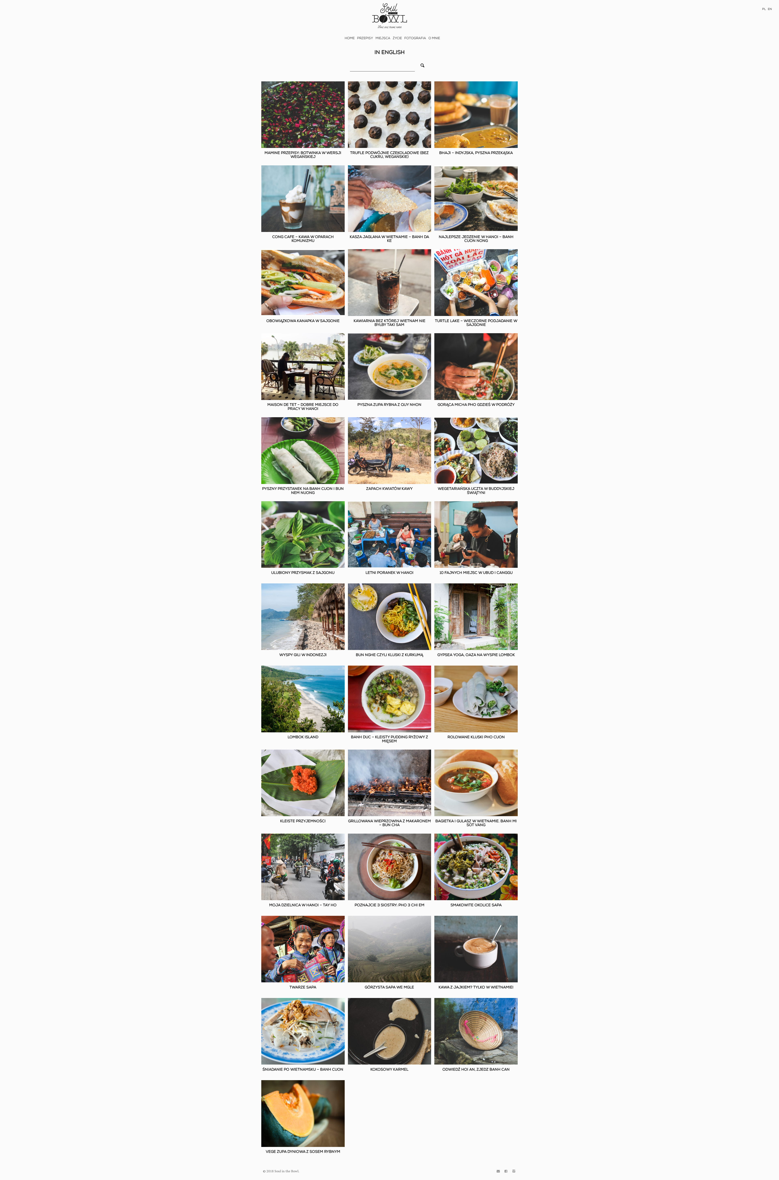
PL (764, 9)
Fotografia (415, 38)
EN (770, 9)
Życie (397, 38)
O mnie (434, 38)
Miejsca (383, 38)
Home (350, 38)
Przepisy (365, 38)
